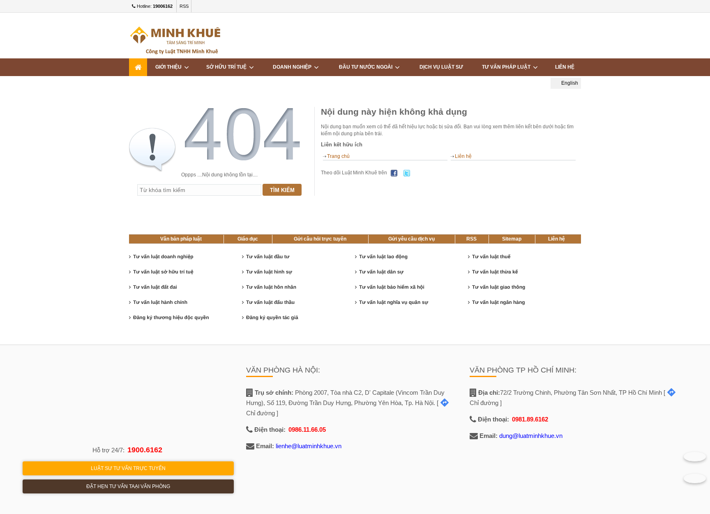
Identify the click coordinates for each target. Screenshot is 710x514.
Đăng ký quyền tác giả (272, 317)
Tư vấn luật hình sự (269, 272)
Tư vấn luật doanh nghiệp (163, 256)
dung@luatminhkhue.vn (530, 435)
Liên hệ (463, 156)
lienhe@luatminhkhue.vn (308, 445)
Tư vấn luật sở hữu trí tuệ (163, 272)
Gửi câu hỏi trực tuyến (320, 239)
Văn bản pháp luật (181, 239)
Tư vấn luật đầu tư (267, 256)
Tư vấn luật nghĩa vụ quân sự (393, 302)
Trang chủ (338, 156)
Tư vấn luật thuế (491, 256)
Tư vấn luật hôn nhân (271, 287)
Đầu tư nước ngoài (367, 67)
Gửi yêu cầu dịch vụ (411, 239)
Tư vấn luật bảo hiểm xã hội (391, 287)
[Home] (138, 67)
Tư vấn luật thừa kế (495, 272)
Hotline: (154, 6)
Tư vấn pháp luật (507, 67)
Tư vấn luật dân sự (381, 272)
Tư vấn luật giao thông (498, 287)
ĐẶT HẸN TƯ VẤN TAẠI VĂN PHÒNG (128, 486)
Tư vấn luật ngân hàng (498, 302)
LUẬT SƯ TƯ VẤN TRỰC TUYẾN (128, 468)
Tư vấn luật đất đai (155, 287)
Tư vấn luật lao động (383, 256)
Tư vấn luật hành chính (160, 302)
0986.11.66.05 (307, 429)
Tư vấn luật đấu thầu (270, 302)
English (569, 83)
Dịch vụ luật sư (441, 67)
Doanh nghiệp (293, 67)
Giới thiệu (169, 67)
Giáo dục (247, 239)
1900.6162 (144, 450)
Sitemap (511, 239)
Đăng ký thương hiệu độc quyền (171, 317)
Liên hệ (564, 67)
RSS (184, 6)
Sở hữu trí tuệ (227, 67)
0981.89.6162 (530, 419)
